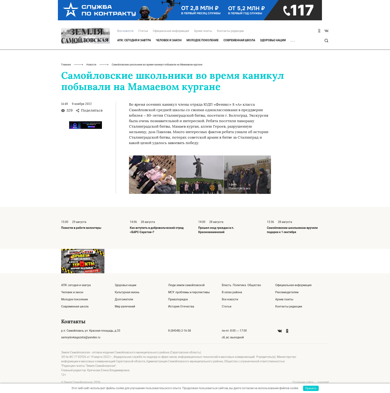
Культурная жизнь (127, 292)
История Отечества (181, 306)
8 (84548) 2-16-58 (179, 330)
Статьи (143, 31)
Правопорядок (178, 299)
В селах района (232, 292)
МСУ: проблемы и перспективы (189, 292)
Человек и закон (169, 40)
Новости (91, 64)
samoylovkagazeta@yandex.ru (80, 337)
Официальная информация (171, 31)
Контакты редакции (230, 31)
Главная (66, 64)
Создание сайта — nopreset (310, 382)
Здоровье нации (273, 40)
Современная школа (239, 40)
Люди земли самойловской (186, 285)
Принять (311, 388)
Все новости (230, 299)
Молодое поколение (202, 40)
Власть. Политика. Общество (241, 285)
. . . (293, 40)
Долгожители (124, 299)
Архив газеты (203, 31)
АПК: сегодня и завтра (134, 40)
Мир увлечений (125, 306)
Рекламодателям (286, 292)
